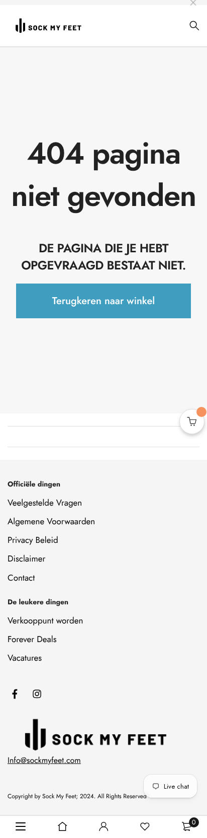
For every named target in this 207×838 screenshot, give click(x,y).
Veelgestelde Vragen (45, 503)
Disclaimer (26, 559)
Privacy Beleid (33, 540)
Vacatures (25, 658)
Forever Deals (32, 640)
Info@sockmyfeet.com (44, 760)
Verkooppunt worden (45, 621)
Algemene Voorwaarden (51, 522)
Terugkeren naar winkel (103, 301)
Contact (21, 578)
